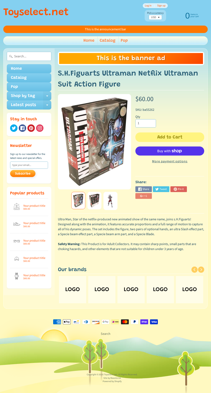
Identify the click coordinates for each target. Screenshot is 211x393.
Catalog (107, 41)
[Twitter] (14, 128)
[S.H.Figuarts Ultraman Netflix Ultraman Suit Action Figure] (78, 200)
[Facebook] (22, 128)
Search (105, 334)
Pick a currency (155, 13)
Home (88, 41)
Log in (148, 5)
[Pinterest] (31, 128)
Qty (137, 116)
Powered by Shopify (112, 381)
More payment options (170, 161)
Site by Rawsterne (112, 378)
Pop (124, 41)
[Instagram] (39, 128)
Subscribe (22, 173)
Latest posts (31, 106)
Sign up (161, 5)
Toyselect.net (36, 13)
